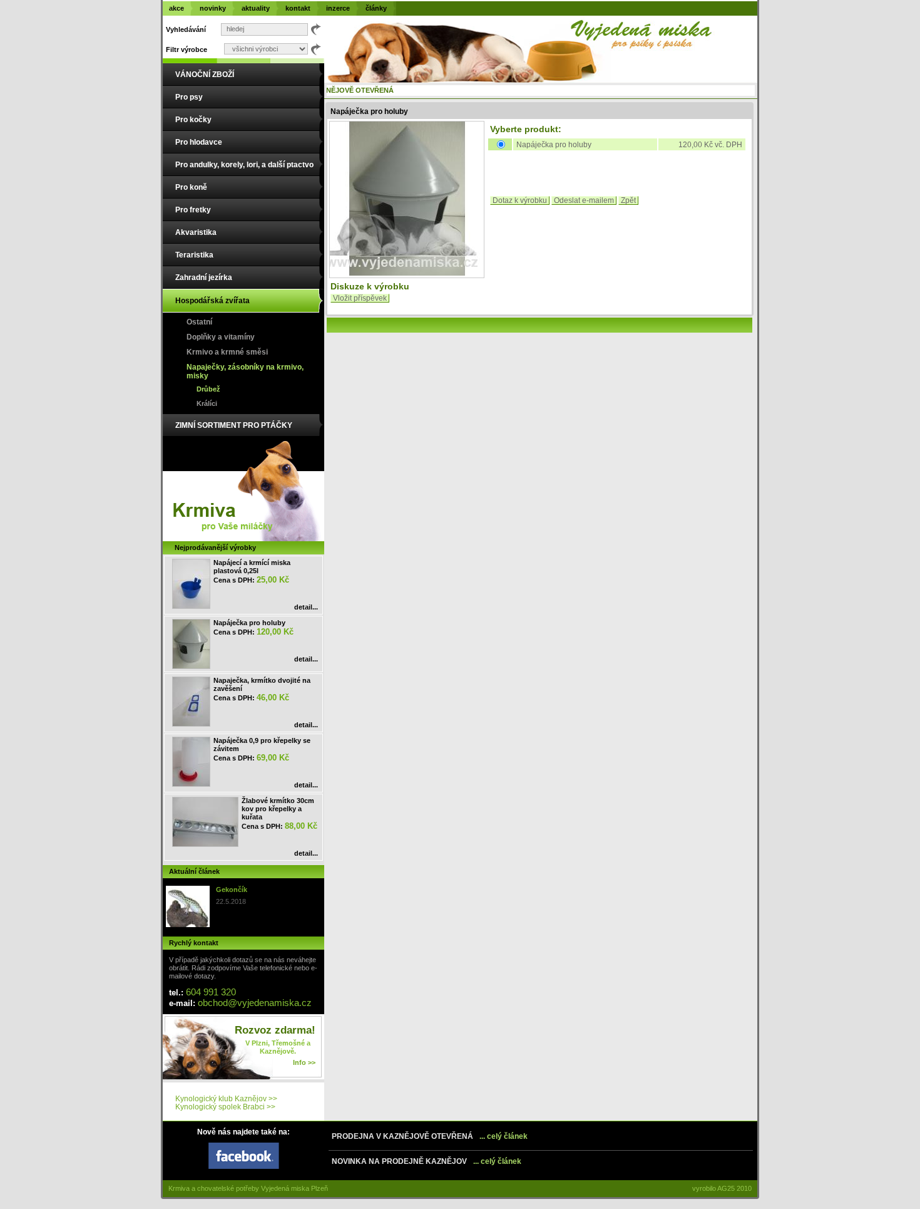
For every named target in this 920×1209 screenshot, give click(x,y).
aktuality (256, 8)
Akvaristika (196, 232)
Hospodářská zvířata (212, 300)
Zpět (628, 200)
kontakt (297, 8)
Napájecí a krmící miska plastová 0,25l (251, 566)
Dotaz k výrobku (520, 200)
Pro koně (191, 187)
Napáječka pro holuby (249, 622)
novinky (213, 8)
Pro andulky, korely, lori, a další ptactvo (244, 164)
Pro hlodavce (198, 142)
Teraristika (194, 255)
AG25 (726, 1188)
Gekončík (231, 889)
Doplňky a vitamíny (221, 337)
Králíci (207, 403)
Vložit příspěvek (360, 298)
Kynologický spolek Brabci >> (225, 1107)
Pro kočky (193, 119)
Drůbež (208, 389)
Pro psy (189, 97)
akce (176, 8)
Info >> (304, 1062)
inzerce (338, 8)
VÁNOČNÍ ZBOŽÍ (204, 74)
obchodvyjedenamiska (255, 1002)
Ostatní (199, 322)
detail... (306, 607)
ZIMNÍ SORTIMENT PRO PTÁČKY (233, 425)
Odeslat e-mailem (584, 200)
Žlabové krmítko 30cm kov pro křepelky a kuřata (278, 809)
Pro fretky (193, 209)
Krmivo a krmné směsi (227, 352)
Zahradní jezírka (203, 277)
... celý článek (503, 1136)
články (376, 8)
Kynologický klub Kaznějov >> (226, 1098)
